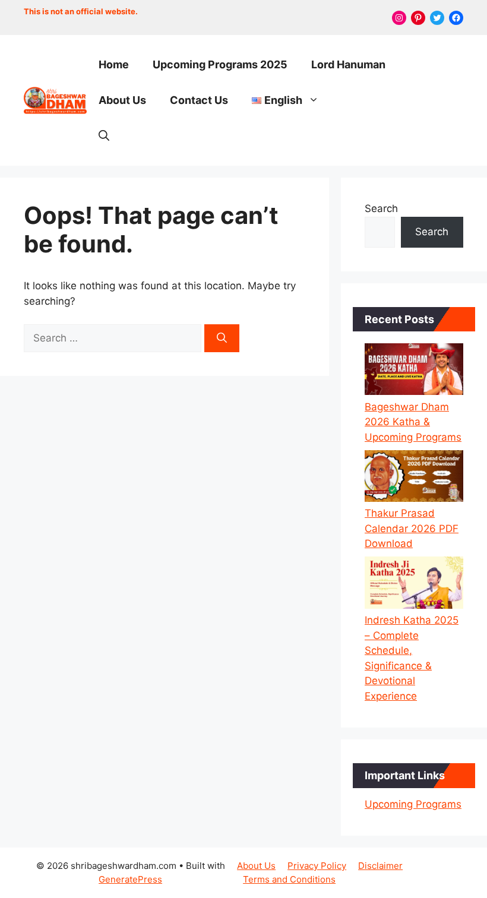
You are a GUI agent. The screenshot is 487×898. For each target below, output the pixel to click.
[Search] (221, 338)
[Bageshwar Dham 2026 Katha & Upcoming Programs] (414, 371)
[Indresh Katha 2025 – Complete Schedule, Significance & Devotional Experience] (414, 584)
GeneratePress (130, 879)
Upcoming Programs (413, 804)
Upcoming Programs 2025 (220, 64)
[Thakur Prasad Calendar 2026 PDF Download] (414, 478)
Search (381, 208)
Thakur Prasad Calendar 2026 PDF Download (411, 528)
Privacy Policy (316, 865)
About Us (122, 100)
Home (114, 64)
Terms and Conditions (289, 879)
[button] (104, 136)
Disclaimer (380, 865)
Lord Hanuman (348, 64)
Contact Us (199, 100)
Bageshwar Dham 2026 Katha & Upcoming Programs (413, 422)
